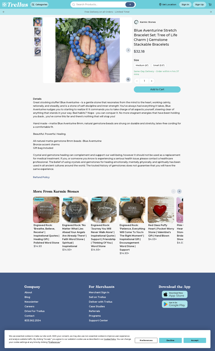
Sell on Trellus (97, 297)
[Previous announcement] (3, 11)
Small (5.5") (158, 65)
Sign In (185, 4)
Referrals (94, 311)
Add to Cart (157, 89)
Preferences (146, 340)
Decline (170, 340)
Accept (194, 340)
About (28, 292)
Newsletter (31, 301)
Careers (29, 306)
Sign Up (199, 4)
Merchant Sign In (99, 292)
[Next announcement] (210, 11)
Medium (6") (142, 65)
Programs (95, 315)
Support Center (98, 320)
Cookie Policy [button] (110, 339)
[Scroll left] (46, 50)
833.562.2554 (33, 320)
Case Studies (97, 306)
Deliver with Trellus (100, 301)
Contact (29, 315)
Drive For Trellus (35, 311)
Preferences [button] (54, 342)
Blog (27, 297)
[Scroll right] (128, 50)
